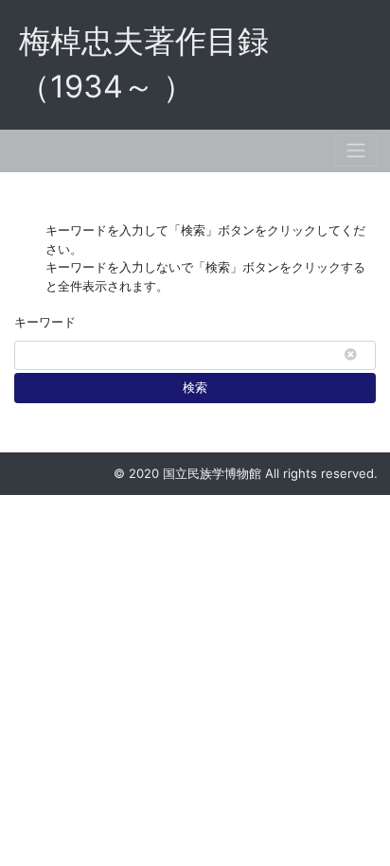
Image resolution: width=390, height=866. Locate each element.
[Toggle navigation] (356, 151)
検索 (195, 387)
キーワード (45, 321)
